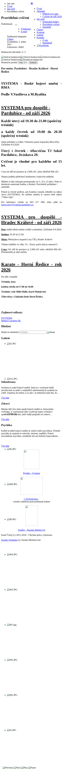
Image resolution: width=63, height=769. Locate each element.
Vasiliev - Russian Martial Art (31, 530)
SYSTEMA (6, 318)
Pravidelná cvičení (50, 24)
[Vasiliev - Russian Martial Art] (31, 525)
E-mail (24, 31)
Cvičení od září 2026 (52, 16)
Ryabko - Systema (31, 473)
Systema (40, 32)
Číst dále (5, 398)
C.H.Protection (31, 499)
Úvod (39, 8)
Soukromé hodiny (50, 21)
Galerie (40, 35)
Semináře (46, 27)
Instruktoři (47, 43)
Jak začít (41, 19)
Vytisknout (26, 29)
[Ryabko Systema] (31, 468)
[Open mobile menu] (32, 3)
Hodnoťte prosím (9, 62)
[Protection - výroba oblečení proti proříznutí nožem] (31, 494)
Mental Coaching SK (11, 320)
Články (40, 29)
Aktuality (41, 11)
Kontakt (40, 37)
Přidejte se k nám (50, 14)
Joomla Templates (9, 540)
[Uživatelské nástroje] (16, 24)
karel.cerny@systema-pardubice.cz (17, 204)
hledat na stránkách (10, 332)
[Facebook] (43, 45)
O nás (45, 40)
